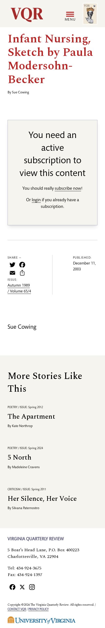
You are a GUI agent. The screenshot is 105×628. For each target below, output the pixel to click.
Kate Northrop (22, 426)
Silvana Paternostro (25, 508)
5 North (20, 457)
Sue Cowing (20, 92)
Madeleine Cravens (26, 467)
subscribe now (68, 189)
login (36, 200)
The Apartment (31, 416)
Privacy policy (38, 609)
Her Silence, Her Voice (42, 498)
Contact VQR (17, 609)
